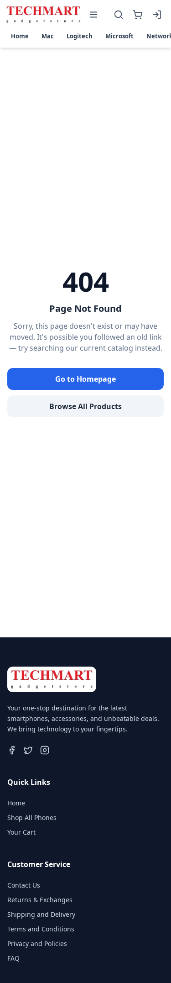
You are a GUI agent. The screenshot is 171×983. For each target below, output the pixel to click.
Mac (47, 36)
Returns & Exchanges (40, 899)
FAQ (13, 958)
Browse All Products (85, 406)
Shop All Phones (32, 817)
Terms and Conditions (40, 929)
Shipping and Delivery (41, 914)
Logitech (80, 36)
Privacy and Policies (37, 943)
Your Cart (21, 832)
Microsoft (119, 36)
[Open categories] (93, 14)
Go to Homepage (85, 379)
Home (20, 36)
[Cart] (137, 14)
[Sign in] (157, 14)
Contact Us (23, 885)
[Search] (118, 14)
